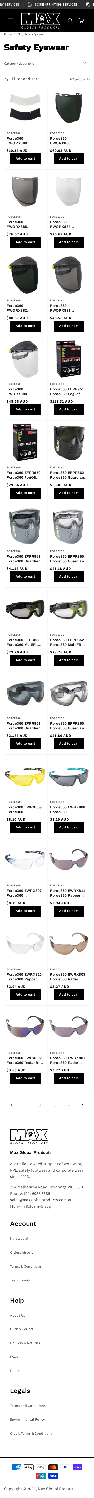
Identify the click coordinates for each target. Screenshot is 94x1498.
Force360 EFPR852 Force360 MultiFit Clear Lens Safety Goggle (67, 642)
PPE (18, 34)
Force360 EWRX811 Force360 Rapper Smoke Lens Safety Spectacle (67, 893)
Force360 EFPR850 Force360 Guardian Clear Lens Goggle (67, 726)
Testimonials (20, 1280)
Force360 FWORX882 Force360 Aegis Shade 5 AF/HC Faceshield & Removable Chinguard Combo (22, 308)
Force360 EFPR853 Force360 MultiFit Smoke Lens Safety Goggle (24, 642)
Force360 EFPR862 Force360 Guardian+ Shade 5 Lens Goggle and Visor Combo (68, 475)
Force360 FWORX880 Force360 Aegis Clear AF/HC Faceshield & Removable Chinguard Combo (22, 392)
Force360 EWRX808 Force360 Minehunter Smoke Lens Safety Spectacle (67, 810)
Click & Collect (21, 1329)
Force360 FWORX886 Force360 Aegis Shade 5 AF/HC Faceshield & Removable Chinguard (64, 141)
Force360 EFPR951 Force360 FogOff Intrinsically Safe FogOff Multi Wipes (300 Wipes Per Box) (68, 392)
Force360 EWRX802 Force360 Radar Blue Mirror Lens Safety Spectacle (25, 1060)
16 (68, 1105)
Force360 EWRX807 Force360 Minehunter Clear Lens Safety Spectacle (24, 893)
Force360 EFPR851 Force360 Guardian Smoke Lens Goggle (24, 726)
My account (19, 1238)
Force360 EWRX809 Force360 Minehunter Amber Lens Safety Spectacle (24, 810)
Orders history (21, 1252)
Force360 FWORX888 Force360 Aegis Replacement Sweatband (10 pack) (25, 141)
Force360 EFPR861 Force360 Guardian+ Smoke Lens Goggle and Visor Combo (25, 559)
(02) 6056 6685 (37, 1193)
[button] (10, 20)
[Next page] (82, 1105)
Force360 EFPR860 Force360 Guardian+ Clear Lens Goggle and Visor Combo (68, 559)
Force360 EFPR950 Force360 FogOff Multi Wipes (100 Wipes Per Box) (24, 475)
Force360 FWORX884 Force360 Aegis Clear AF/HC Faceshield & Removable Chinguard (64, 224)
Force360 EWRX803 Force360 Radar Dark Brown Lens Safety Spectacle (67, 977)
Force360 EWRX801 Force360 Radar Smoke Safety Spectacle (67, 1060)
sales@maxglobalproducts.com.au (41, 1199)
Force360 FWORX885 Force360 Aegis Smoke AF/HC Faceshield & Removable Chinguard (21, 224)
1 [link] (12, 1105)
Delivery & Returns (25, 1343)
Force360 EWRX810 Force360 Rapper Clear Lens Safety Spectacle (24, 977)
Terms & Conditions (26, 1266)
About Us (17, 1315)
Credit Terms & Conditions (31, 1433)
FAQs (14, 1356)
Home (8, 34)
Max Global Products (57, 1488)
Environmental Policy (27, 1419)
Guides (15, 1370)
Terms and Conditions (28, 1405)
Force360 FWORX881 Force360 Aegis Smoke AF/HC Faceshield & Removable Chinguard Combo (65, 308)
